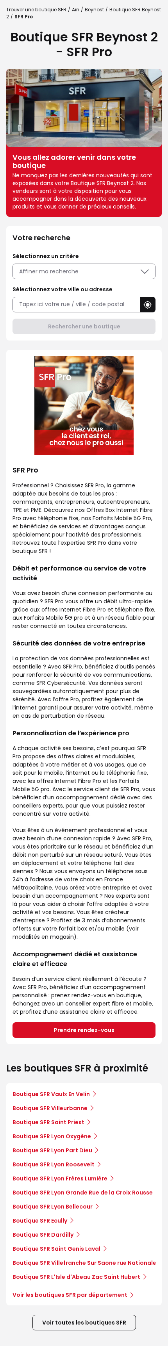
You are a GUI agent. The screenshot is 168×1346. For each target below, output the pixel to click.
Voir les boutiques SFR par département (70, 1295)
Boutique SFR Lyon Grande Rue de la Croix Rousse (83, 1192)
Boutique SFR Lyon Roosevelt (54, 1164)
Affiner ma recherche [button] (49, 271)
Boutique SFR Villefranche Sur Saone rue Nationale (84, 1263)
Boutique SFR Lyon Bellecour (53, 1207)
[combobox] (76, 304)
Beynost (94, 9)
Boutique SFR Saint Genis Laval (56, 1249)
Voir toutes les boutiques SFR (84, 1322)
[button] (147, 304)
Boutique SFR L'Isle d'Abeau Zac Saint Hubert (76, 1277)
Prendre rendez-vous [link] (84, 1030)
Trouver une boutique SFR (36, 9)
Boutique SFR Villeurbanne (50, 1108)
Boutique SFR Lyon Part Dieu (52, 1150)
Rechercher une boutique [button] (84, 326)
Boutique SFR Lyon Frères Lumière (60, 1178)
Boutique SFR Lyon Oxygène (52, 1136)
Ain (75, 9)
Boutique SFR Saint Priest (48, 1122)
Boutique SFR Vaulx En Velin (51, 1094)
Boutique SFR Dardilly (43, 1235)
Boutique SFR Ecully (40, 1221)
